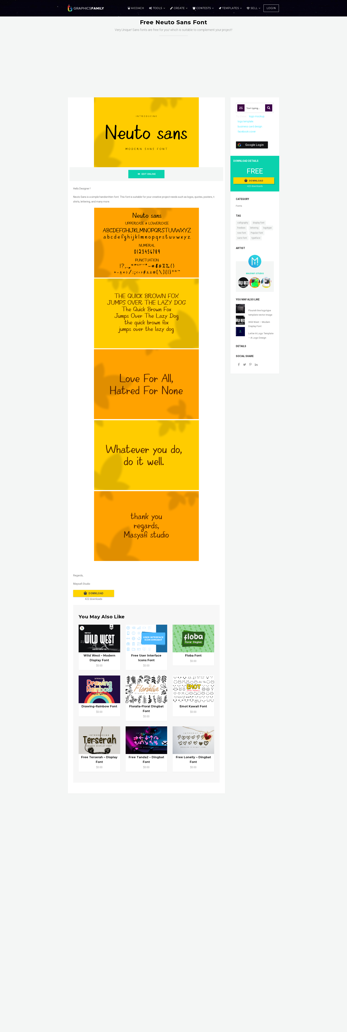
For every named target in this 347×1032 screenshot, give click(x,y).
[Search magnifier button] (268, 107)
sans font (242, 238)
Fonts (239, 205)
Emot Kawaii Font (193, 706)
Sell (254, 8)
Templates (230, 8)
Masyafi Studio (255, 273)
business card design (250, 126)
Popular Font (257, 233)
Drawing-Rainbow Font (99, 706)
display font (258, 222)
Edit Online (149, 174)
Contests (203, 8)
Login (271, 8)
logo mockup (256, 116)
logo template (245, 121)
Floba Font (193, 655)
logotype (267, 228)
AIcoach (137, 8)
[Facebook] (239, 365)
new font (241, 233)
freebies (241, 228)
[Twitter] (244, 365)
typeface (256, 238)
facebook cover (247, 131)
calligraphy (242, 222)
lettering (254, 228)
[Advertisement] (176, 63)
